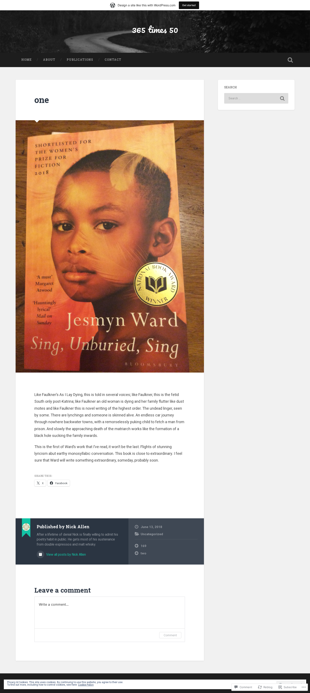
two (143, 553)
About (49, 60)
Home (26, 60)
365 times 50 (155, 29)
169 (143, 546)
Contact (113, 60)
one (41, 99)
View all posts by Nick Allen (65, 555)
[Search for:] (256, 98)
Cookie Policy (86, 684)
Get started (189, 5)
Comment (170, 635)
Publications (80, 60)
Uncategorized (152, 534)
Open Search (290, 60)
